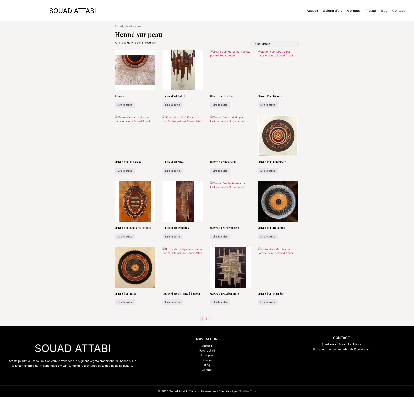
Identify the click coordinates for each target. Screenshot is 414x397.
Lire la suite (124, 104)
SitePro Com (247, 391)
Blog (384, 11)
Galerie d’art (332, 11)
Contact (398, 11)
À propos (353, 11)
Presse (370, 11)
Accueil (312, 11)
